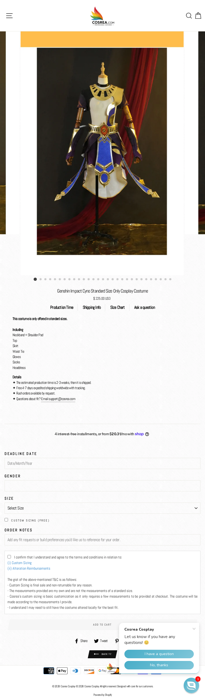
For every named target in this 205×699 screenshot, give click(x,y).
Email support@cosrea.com (58, 399)
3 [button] (45, 279)
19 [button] (122, 279)
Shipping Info (92, 307)
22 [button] (137, 279)
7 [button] (65, 279)
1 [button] (35, 279)
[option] (103, 153)
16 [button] (108, 279)
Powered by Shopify (102, 695)
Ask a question (144, 307)
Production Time (61, 307)
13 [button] (93, 279)
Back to (106, 654)
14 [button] (98, 279)
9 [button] (74, 279)
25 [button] (151, 279)
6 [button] (60, 279)
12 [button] (89, 279)
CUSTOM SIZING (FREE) (30, 520)
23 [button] (141, 279)
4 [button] (50, 279)
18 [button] (117, 279)
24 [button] (146, 279)
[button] (191, 685)
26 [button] (156, 279)
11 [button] (84, 279)
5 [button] (55, 279)
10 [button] (79, 279)
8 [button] (69, 279)
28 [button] (165, 279)
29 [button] (170, 279)
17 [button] (113, 279)
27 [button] (161, 279)
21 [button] (132, 279)
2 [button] (41, 279)
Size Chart (117, 307)
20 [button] (127, 279)
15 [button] (103, 279)
